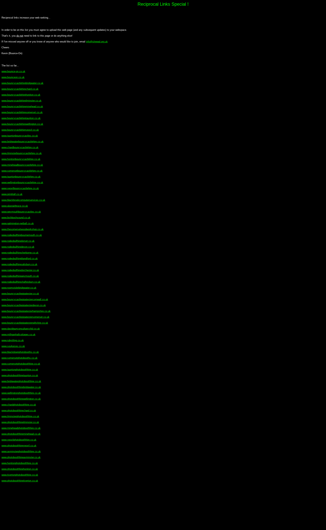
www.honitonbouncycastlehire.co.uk (21, 159)
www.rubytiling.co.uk (13, 340)
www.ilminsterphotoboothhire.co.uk (20, 416)
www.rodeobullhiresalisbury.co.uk (19, 264)
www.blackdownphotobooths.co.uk (20, 352)
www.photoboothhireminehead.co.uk (21, 433)
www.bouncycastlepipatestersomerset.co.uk (25, 317)
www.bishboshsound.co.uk (16, 217)
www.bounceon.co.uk (13, 77)
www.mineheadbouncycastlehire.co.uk (22, 165)
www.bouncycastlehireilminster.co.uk (22, 100)
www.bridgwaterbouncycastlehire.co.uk (23, 141)
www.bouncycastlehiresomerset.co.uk (22, 112)
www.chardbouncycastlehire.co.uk (20, 147)
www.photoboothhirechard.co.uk (19, 410)
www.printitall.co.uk (12, 194)
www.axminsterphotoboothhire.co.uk (21, 451)
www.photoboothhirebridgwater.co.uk (21, 387)
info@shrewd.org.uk (97, 41)
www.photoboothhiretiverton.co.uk (20, 480)
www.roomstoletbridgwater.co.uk (19, 287)
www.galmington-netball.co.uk (18, 223)
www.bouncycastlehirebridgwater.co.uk (22, 83)
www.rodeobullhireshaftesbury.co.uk (21, 281)
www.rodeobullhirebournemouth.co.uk (22, 235)
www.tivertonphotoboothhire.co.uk (20, 474)
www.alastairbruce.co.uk (15, 205)
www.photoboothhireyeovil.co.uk (19, 445)
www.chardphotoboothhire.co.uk (19, 404)
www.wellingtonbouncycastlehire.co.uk (22, 182)
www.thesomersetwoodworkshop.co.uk (23, 229)
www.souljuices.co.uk (13, 346)
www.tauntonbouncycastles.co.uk (20, 135)
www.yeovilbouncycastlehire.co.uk (20, 188)
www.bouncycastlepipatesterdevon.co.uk (24, 305)
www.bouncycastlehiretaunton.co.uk (21, 118)
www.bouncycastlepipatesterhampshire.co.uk (26, 311)
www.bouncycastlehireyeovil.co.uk (20, 129)
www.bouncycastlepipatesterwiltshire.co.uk (25, 322)
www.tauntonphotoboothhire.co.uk (20, 369)
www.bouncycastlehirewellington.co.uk (22, 124)
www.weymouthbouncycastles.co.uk (21, 211)
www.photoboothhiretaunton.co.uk (20, 375)
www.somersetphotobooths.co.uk (20, 357)
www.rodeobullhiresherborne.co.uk (20, 252)
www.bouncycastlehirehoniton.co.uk (21, 94)
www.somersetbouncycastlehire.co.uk (22, 170)
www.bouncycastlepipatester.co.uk (20, 293)
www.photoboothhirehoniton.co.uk (20, 469)
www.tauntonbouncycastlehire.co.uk (21, 176)
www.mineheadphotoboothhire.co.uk (21, 428)
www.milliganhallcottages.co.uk (18, 334)
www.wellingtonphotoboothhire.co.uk (21, 393)
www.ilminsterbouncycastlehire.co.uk (22, 153)
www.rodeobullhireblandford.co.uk (20, 258)
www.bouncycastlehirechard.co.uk (20, 89)
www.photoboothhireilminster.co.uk (20, 422)
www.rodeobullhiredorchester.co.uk (20, 270)
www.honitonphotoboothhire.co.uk (20, 463)
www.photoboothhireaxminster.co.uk (21, 457)
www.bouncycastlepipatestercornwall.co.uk (25, 299)
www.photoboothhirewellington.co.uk (21, 398)
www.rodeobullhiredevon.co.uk (18, 246)
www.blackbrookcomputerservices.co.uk (23, 200)
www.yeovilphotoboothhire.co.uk (19, 439)
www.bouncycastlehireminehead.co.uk (22, 106)
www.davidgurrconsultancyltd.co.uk (21, 328)
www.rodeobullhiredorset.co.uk (18, 241)
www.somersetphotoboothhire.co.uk (21, 363)
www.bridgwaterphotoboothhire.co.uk (21, 381)
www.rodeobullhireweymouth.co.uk (20, 276)
